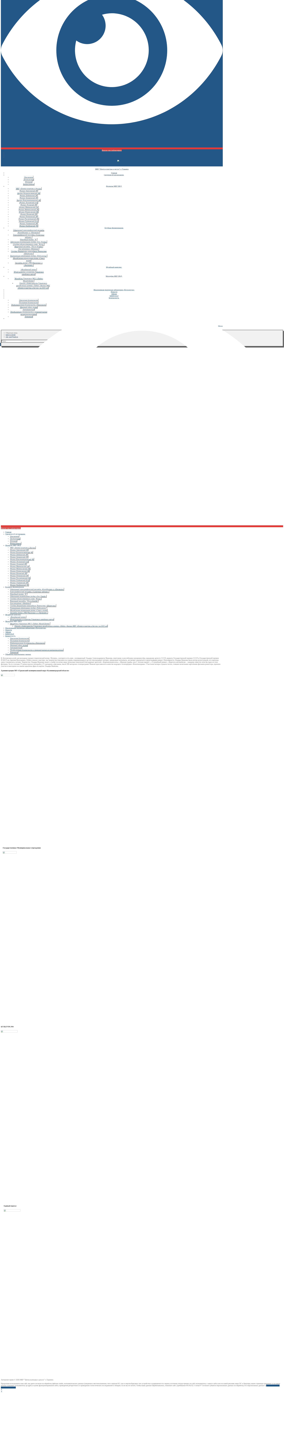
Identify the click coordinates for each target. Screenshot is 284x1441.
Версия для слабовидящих (112, 150)
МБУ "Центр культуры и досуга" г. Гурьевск (112, 169)
